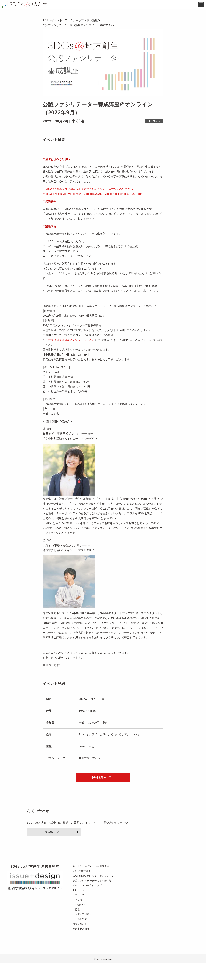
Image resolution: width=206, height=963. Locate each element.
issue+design (87, 746)
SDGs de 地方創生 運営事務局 (35, 866)
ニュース (80, 895)
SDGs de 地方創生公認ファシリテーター (94, 875)
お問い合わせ (80, 924)
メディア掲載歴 (83, 914)
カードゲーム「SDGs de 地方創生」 (92, 866)
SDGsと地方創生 (82, 871)
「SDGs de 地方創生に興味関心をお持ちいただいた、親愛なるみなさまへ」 (89, 189)
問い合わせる (52, 832)
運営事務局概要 (81, 928)
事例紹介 (80, 904)
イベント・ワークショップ (87, 885)
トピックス (79, 890)
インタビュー (82, 899)
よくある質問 (80, 919)
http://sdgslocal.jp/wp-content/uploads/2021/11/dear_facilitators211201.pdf (92, 193)
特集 (77, 909)
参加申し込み (99, 777)
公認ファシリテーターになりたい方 (92, 880)
